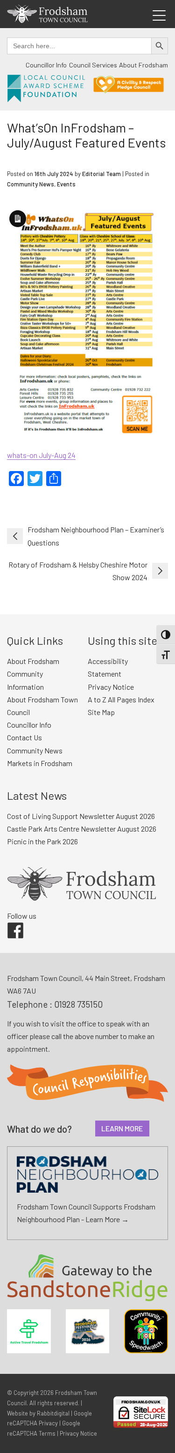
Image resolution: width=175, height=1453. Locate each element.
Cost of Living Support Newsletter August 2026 (81, 815)
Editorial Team (101, 173)
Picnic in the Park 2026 (42, 841)
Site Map (101, 712)
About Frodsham (143, 65)
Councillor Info (46, 65)
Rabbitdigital (53, 1413)
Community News (30, 184)
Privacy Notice (111, 686)
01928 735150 (78, 1004)
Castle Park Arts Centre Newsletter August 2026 (81, 828)
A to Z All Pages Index (121, 699)
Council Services (93, 65)
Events (66, 184)
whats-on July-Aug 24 (41, 454)
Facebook (9, 922)
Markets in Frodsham (39, 763)
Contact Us (24, 737)
